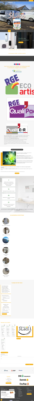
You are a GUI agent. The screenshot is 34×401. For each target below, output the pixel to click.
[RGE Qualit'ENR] (17, 129)
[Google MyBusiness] (16, 64)
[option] (17, 40)
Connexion (32, 400)
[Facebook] (14, 64)
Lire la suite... (2, 344)
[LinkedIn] (17, 64)
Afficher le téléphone (9, 381)
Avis (1, 358)
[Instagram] (19, 64)
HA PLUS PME (17, 400)
